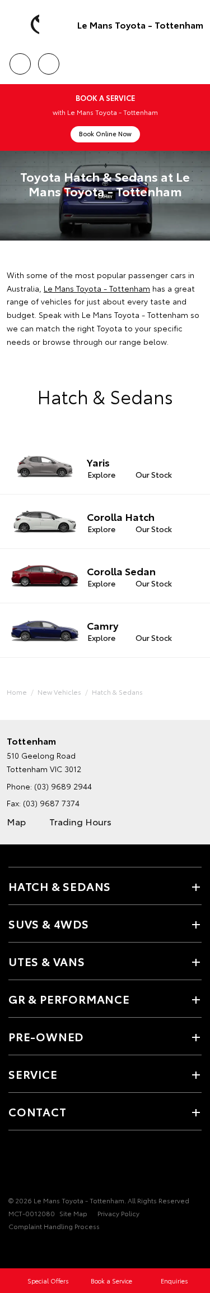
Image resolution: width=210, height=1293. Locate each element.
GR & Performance (69, 998)
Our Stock (154, 474)
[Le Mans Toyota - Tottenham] (25, 24)
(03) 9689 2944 (63, 786)
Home (17, 691)
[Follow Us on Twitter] (34, 1166)
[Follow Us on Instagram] (53, 1166)
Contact (37, 1111)
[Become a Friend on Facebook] (15, 1166)
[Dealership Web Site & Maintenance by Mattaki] (30, 1249)
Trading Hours (80, 821)
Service (33, 1074)
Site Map (73, 1213)
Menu (195, 60)
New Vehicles (59, 691)
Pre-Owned (45, 1036)
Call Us (20, 60)
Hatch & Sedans (117, 691)
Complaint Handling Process (54, 1226)
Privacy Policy (118, 1213)
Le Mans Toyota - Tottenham (140, 24)
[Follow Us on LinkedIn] (72, 1166)
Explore (101, 474)
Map (16, 821)
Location (48, 60)
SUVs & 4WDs (48, 923)
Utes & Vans (46, 961)
